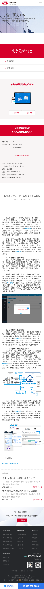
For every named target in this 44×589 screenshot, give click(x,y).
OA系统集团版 (7, 538)
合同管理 (20, 538)
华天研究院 (34, 545)
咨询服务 (6, 557)
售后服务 (6, 564)
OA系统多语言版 (8, 548)
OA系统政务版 (7, 541)
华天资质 (34, 538)
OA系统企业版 (7, 534)
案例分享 (10, 68)
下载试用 (28, 113)
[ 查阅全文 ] (37, 487)
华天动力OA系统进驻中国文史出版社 (19, 491)
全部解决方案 (21, 534)
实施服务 (6, 561)
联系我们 (30, 571)
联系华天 (34, 548)
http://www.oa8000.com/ (10, 463)
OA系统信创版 (7, 545)
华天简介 (34, 534)
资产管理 (20, 545)
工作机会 (22, 571)
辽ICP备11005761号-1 (11, 580)
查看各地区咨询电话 (22, 155)
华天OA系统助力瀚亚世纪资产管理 (18, 478)
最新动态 (10, 61)
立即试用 (14, 571)
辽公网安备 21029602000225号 (31, 580)
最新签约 (34, 541)
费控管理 (20, 541)
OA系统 (28, 229)
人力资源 (20, 548)
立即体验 (22, 520)
